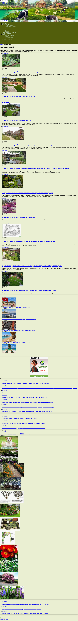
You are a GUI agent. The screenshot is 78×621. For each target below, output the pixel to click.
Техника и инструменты (9, 32)
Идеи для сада (6, 30)
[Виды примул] (9, 557)
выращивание (28, 431)
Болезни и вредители (10, 27)
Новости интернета (9, 35)
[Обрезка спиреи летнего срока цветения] (12, 502)
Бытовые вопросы (7, 39)
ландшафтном (46, 431)
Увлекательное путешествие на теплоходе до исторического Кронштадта (19, 319)
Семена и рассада (9, 25)
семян (14, 433)
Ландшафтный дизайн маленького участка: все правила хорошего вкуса (29, 290)
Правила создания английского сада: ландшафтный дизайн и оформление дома (32, 266)
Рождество (7, 38)
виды (5, 432)
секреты (10, 433)
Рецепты (7, 36)
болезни (1, 431)
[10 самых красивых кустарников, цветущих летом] (9, 585)
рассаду (75, 431)
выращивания (34, 431)
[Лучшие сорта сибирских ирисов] (9, 462)
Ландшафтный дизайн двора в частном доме (19, 96)
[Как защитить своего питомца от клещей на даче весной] (9, 448)
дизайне (39, 431)
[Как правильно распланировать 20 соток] (10, 530)
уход (29, 433)
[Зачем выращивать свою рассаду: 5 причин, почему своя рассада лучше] (10, 490)
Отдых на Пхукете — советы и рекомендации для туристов (15, 353)
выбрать (16, 431)
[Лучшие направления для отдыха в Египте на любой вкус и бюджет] (9, 341)
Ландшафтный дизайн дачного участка (16, 120)
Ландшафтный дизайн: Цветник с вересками (18, 217)
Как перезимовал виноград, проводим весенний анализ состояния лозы (18, 330)
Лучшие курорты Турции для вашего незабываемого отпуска (16, 307)
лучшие (51, 431)
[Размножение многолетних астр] (10, 516)
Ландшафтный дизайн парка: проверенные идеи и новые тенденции (27, 193)
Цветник (7, 31)
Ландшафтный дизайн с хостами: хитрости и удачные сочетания (26, 72)
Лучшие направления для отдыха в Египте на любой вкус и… (16, 342)
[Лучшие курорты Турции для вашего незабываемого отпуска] (9, 306)
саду (6, 433)
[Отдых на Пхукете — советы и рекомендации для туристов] (9, 352)
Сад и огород (6, 24)
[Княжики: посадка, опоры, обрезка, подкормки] (9, 571)
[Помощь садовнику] (7, 17)
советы (18, 433)
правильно (69, 431)
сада (4, 433)
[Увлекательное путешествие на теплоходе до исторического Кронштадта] (9, 317)
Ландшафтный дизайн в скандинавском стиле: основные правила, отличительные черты (35, 168)
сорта (22, 434)
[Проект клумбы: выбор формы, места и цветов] (7, 544)
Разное (4, 34)
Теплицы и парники (9, 28)
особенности (57, 431)
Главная (2, 44)
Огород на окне (6, 33)
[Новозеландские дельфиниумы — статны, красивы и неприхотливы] (12, 598)
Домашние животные (10, 37)
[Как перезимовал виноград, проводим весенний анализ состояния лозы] (9, 329)
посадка (62, 431)
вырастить (21, 431)
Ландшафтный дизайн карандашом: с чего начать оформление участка (28, 241)
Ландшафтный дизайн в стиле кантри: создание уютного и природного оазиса (31, 145)
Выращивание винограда (10, 26)
